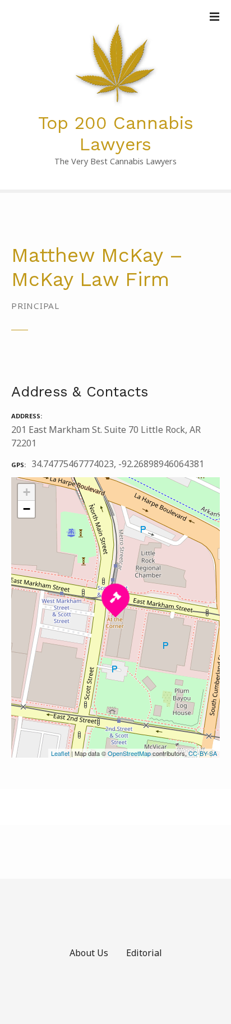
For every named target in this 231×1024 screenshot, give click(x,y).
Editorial (144, 953)
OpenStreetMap (129, 753)
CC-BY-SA (202, 753)
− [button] (26, 509)
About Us (89, 953)
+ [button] (26, 492)
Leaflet (60, 753)
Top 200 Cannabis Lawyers (115, 133)
